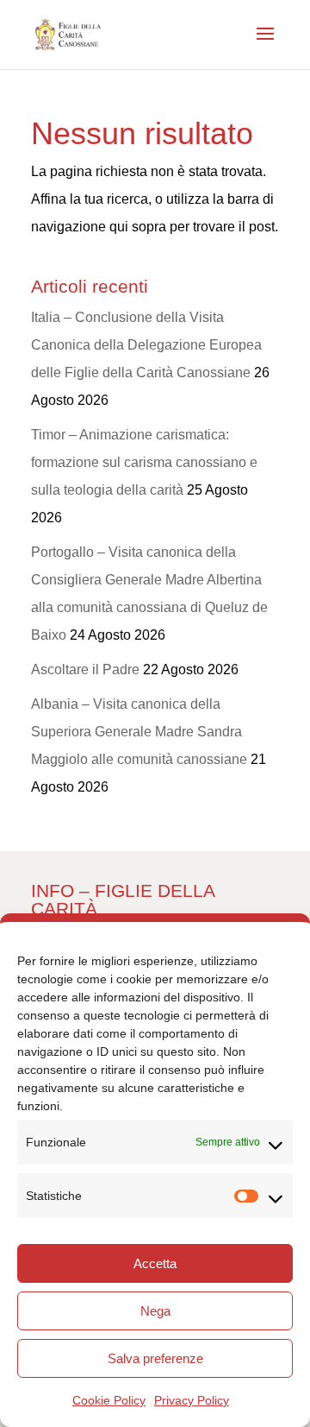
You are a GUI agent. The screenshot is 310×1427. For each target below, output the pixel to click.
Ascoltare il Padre (85, 669)
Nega (155, 1311)
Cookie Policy (109, 1400)
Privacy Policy (191, 1400)
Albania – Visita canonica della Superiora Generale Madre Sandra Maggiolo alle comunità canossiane (139, 732)
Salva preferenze (155, 1358)
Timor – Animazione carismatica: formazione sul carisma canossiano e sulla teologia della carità (144, 462)
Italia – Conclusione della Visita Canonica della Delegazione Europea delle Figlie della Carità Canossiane (146, 345)
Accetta (155, 1263)
